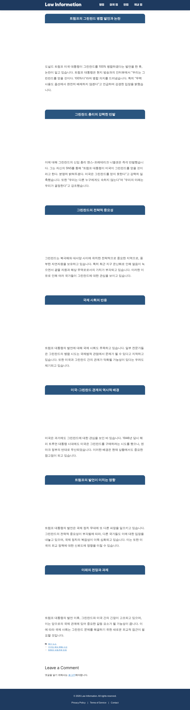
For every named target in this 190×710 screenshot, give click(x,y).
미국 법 (114, 5)
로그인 (71, 675)
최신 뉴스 (52, 644)
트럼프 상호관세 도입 (57, 650)
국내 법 (138, 5)
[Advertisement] (95, 44)
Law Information (63, 5)
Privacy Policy (78, 703)
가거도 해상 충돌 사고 (57, 647)
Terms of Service (98, 703)
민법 (126, 5)
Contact (115, 703)
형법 (101, 5)
